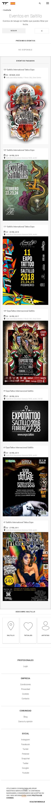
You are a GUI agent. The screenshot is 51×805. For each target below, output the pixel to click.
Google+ (25, 768)
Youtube (25, 773)
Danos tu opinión (25, 721)
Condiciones (25, 684)
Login (25, 666)
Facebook (25, 744)
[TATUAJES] (28, 617)
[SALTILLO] (10, 617)
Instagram (25, 740)
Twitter (25, 763)
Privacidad (25, 689)
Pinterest (25, 754)
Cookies (25, 694)
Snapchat (26, 759)
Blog (25, 717)
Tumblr (26, 749)
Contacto (25, 699)
